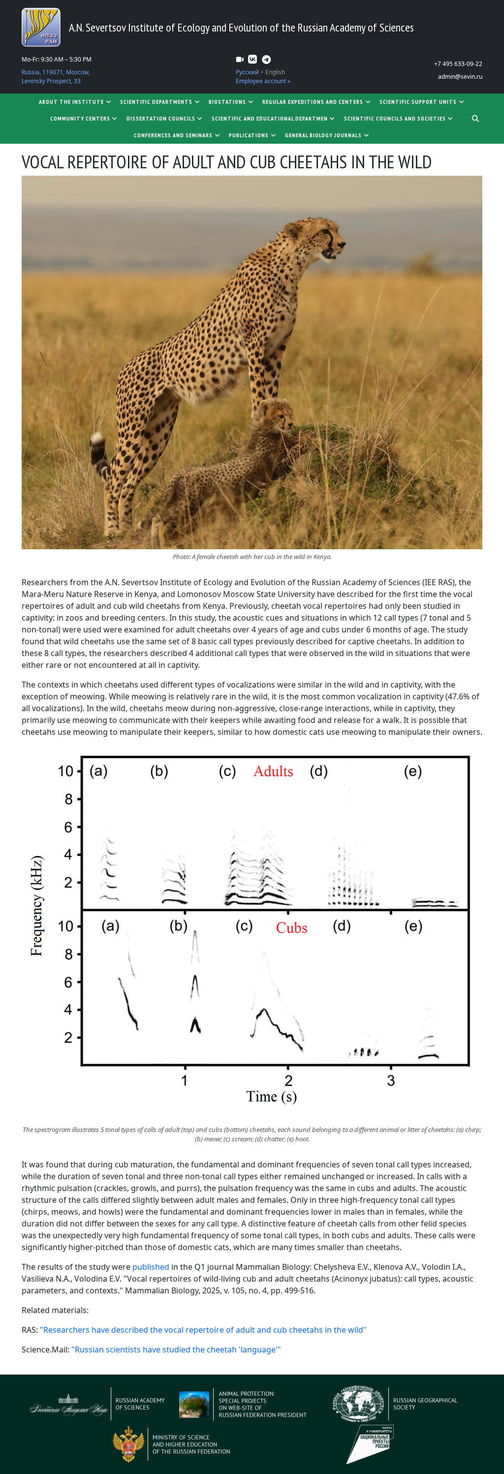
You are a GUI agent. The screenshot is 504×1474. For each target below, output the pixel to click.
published (150, 1266)
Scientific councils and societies (395, 118)
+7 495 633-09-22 (458, 64)
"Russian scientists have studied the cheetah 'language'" (176, 1349)
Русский (247, 72)
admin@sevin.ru (460, 76)
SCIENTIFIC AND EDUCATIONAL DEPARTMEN (270, 118)
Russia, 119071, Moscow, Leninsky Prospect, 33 (56, 76)
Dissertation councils (160, 118)
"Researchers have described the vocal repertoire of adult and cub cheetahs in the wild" (203, 1329)
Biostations (227, 101)
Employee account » (263, 81)
